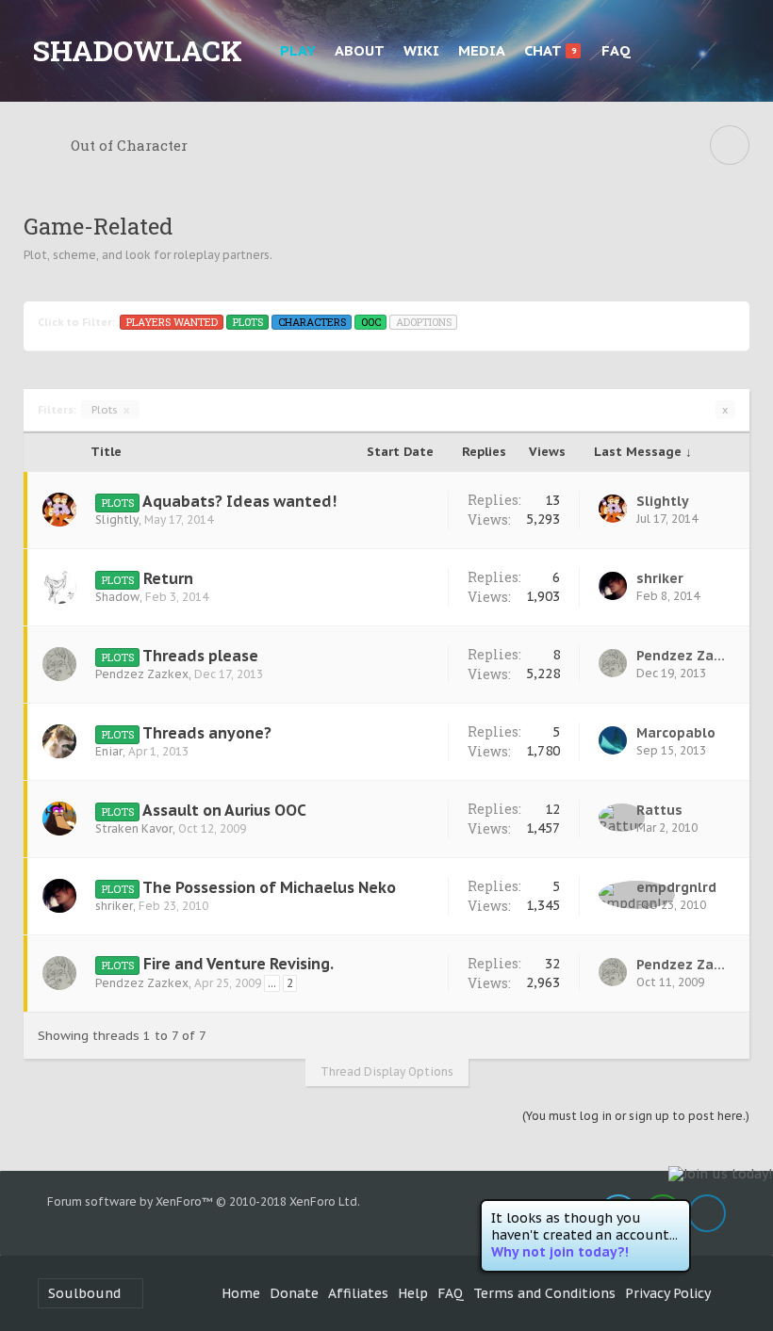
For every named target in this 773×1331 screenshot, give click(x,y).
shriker (659, 578)
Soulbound (84, 1293)
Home (241, 1293)
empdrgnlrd (676, 887)
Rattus (659, 810)
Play (298, 50)
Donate (294, 1293)
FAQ (616, 50)
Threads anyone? (206, 732)
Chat (550, 50)
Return (168, 578)
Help (413, 1293)
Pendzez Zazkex (142, 674)
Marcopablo (675, 732)
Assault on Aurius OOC (224, 810)
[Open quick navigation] (729, 145)
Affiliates (358, 1293)
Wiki (421, 50)
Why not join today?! (560, 1251)
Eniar (109, 751)
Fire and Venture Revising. (238, 963)
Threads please (200, 655)
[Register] (731, 51)
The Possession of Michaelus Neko (269, 887)
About (360, 50)
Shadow (117, 597)
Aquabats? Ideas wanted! (239, 501)
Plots (110, 409)
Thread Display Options (387, 1071)
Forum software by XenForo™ (203, 1201)
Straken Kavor (134, 828)
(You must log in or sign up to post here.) (635, 1116)
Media (481, 50)
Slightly (117, 519)
